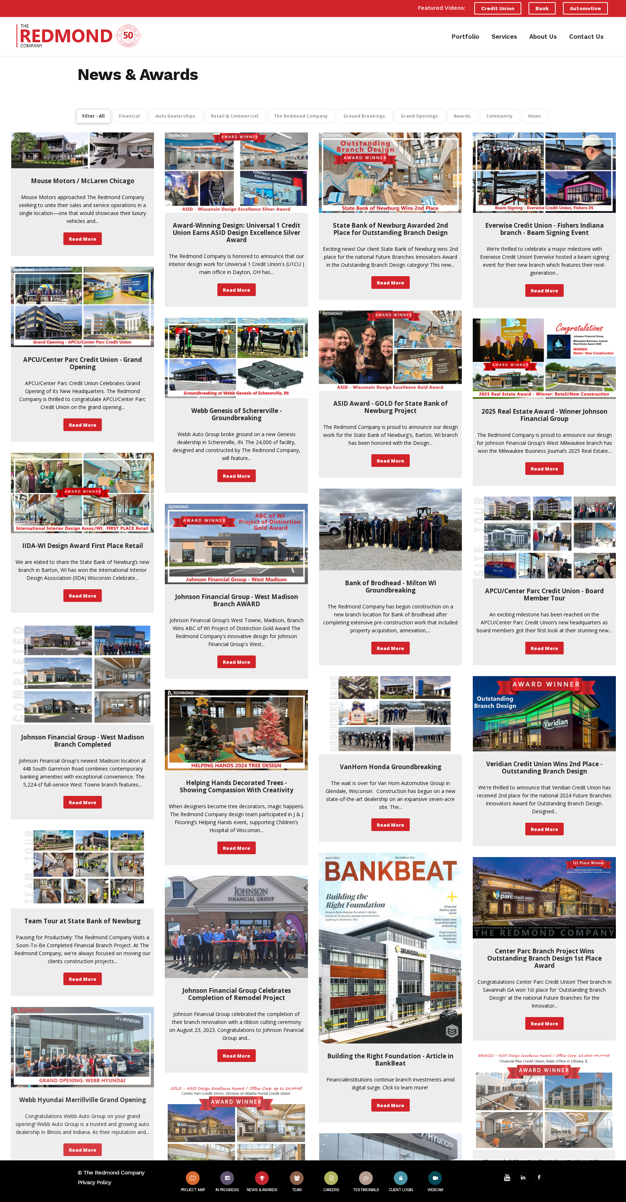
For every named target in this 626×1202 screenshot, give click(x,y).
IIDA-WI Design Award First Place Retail (82, 545)
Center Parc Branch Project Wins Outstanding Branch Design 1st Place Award (544, 958)
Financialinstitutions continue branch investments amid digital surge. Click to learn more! (390, 1083)
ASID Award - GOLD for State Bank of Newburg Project (390, 407)
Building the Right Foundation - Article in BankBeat (390, 1059)
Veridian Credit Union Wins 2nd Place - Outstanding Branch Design (544, 767)
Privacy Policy (94, 1182)
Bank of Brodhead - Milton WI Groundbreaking (390, 586)
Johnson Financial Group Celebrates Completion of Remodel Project (236, 994)
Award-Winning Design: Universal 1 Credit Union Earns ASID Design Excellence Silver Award (236, 232)
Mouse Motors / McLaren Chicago (82, 181)
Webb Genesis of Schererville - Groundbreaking (236, 414)
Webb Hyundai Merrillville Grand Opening (82, 1100)
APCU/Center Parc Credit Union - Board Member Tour (544, 594)
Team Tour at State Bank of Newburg (82, 921)
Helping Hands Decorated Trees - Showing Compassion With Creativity (236, 786)
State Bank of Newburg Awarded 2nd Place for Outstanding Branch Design (390, 229)
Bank (542, 8)
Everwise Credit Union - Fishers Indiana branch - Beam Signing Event (544, 229)
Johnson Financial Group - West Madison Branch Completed (82, 740)
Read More (82, 239)
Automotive (585, 8)
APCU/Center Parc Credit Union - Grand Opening (82, 363)
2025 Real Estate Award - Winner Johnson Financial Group (544, 415)
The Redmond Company (113, 1172)
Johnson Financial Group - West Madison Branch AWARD (236, 600)
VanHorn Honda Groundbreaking (390, 767)
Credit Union (497, 8)
